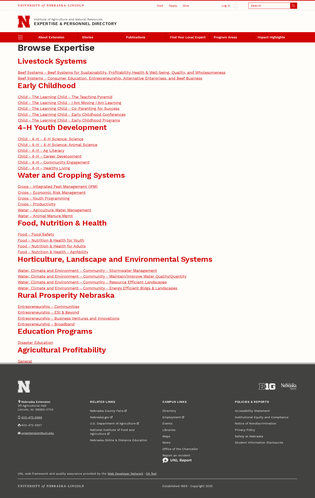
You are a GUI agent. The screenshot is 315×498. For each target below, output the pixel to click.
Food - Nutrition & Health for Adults (52, 246)
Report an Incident (176, 455)
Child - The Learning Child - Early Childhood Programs (69, 120)
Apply (173, 5)
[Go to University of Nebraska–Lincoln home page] (24, 21)
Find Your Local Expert (188, 37)
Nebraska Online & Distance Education (118, 440)
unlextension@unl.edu (37, 433)
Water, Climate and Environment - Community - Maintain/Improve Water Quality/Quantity (102, 276)
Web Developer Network (125, 473)
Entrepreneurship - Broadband (46, 324)
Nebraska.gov (99, 417)
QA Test (151, 473)
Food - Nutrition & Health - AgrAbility (53, 252)
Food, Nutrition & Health (62, 222)
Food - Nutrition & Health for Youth (51, 240)
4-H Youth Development (62, 127)
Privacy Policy (245, 430)
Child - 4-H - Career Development (50, 156)
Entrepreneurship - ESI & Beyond (48, 312)
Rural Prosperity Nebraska (66, 295)
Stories (87, 37)
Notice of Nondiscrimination (255, 423)
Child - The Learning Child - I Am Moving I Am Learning (69, 102)
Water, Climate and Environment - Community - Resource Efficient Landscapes (92, 282)
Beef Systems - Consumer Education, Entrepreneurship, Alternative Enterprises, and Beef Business (110, 78)
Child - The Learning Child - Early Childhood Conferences (72, 114)
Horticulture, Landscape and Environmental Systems (115, 259)
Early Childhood (47, 85)
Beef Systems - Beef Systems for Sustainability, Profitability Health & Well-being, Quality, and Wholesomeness (121, 72)
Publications (135, 37)
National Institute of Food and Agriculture (112, 431)
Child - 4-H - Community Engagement (54, 162)
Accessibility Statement (252, 410)
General (25, 361)
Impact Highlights (271, 37)
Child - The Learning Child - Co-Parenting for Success (68, 108)
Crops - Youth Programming (44, 198)
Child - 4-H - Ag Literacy (41, 150)
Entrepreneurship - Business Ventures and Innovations (68, 318)
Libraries (168, 430)
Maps (166, 436)
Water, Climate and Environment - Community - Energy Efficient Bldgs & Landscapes (97, 288)
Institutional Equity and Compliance (261, 417)
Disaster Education (35, 342)
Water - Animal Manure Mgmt (45, 216)
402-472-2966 (31, 417)
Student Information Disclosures (259, 442)
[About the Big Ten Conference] (267, 386)
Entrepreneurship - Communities (48, 306)
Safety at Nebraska (249, 436)
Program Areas (225, 37)
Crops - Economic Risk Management (52, 192)
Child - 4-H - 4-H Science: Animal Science (57, 144)
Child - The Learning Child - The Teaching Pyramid (65, 97)
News (166, 442)
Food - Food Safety (36, 234)
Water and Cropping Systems (71, 175)
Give (186, 5)
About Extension (51, 37)
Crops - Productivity (37, 204)
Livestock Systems (52, 61)
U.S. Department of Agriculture (113, 423)
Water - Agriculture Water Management (54, 210)
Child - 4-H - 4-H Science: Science (50, 139)
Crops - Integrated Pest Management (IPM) (58, 186)
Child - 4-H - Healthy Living (44, 168)
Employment (171, 417)
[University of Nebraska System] (289, 386)
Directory (169, 410)
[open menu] (26, 37)
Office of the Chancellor (180, 449)
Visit (160, 5)
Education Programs (55, 331)
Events (167, 423)
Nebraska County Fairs (106, 410)
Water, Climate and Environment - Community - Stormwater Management (87, 270)
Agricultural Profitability (62, 349)
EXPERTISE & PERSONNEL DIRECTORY (75, 23)
